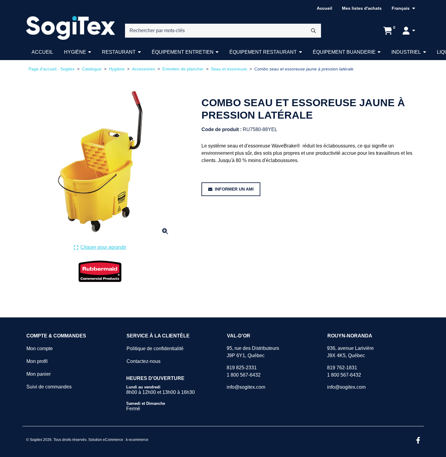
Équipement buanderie (344, 52)
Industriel (406, 52)
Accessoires (143, 69)
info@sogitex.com (246, 387)
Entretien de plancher (183, 69)
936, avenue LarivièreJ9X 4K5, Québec (350, 352)
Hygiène (75, 52)
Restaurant (119, 52)
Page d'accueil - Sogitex (52, 69)
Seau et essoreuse (229, 69)
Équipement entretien (183, 52)
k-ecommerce (137, 440)
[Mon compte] (408, 30)
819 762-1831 (342, 367)
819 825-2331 (242, 367)
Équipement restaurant (263, 52)
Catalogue (92, 69)
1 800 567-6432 (244, 374)
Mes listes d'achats (362, 8)
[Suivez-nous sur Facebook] (418, 441)
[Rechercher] (313, 30)
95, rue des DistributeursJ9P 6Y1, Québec (253, 352)
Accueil (324, 8)
